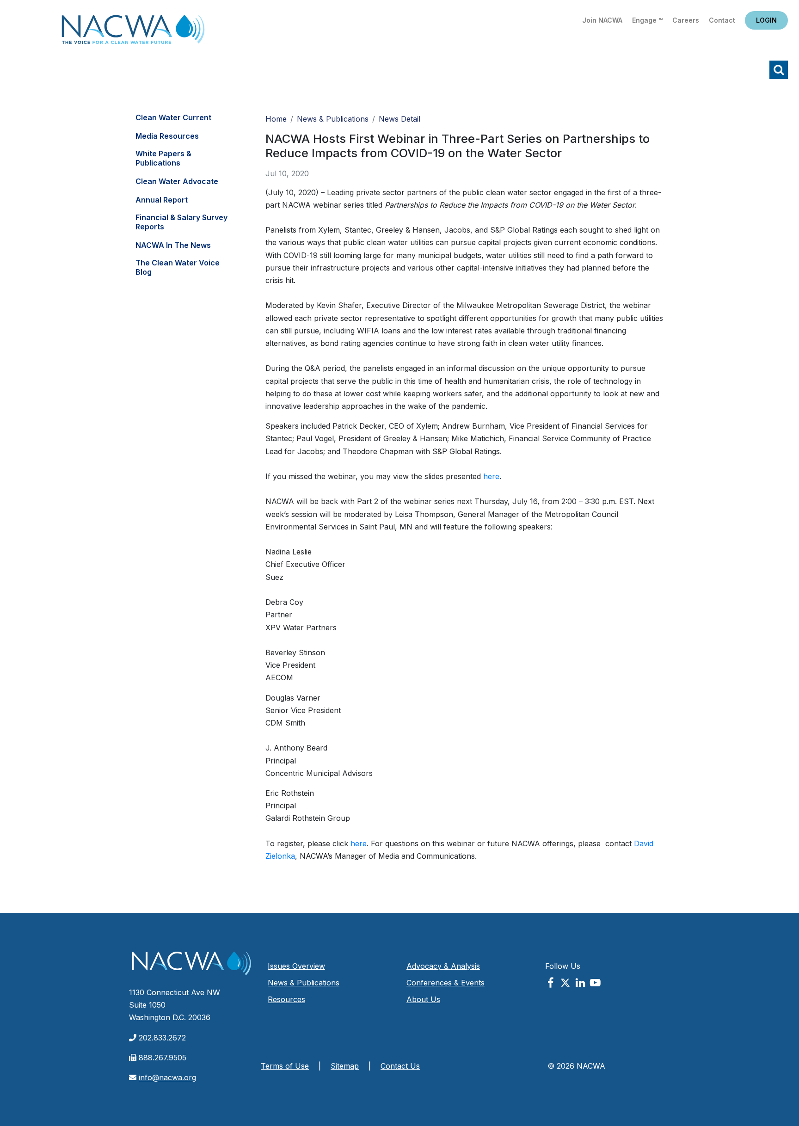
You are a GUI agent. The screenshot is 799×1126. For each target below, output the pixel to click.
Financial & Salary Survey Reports (181, 222)
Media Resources (167, 136)
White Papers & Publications (163, 158)
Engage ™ (647, 20)
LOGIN (766, 20)
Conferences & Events (445, 982)
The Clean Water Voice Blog (177, 267)
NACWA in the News (173, 245)
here (491, 476)
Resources (286, 999)
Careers (685, 20)
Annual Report (161, 199)
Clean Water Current (173, 117)
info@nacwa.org (167, 1077)
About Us (423, 999)
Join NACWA (602, 20)
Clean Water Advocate (176, 181)
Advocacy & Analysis (443, 966)
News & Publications (333, 118)
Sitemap (345, 1066)
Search (778, 70)
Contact (722, 20)
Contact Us (400, 1066)
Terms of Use (285, 1066)
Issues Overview (296, 966)
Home (133, 32)
